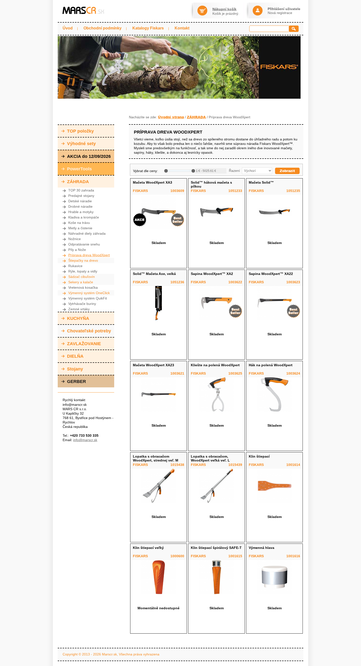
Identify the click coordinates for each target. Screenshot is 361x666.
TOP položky (80, 131)
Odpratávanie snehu (84, 244)
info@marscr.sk (85, 440)
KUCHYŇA (78, 318)
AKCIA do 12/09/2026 (89, 156)
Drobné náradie (80, 206)
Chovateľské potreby (89, 330)
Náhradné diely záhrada (87, 233)
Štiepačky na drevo (83, 260)
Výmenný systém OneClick (89, 293)
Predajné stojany (81, 196)
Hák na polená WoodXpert (270, 365)
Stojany (75, 369)
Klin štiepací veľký (148, 548)
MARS (83, 10)
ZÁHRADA (78, 181)
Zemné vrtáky (79, 309)
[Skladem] (158, 212)
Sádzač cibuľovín (81, 277)
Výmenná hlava (261, 548)
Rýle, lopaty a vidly (82, 271)
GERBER (76, 381)
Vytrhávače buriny (82, 304)
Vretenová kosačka (83, 287)
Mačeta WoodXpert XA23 (153, 365)
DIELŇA (75, 356)
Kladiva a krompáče (83, 217)
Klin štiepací (259, 456)
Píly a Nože (77, 250)
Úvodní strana (171, 117)
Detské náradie (80, 201)
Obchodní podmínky (102, 28)
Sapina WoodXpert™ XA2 (212, 274)
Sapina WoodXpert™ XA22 (271, 274)
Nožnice (74, 239)
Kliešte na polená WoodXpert (215, 365)
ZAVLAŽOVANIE (84, 343)
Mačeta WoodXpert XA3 (152, 182)
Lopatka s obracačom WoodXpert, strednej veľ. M (155, 458)
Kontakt (182, 28)
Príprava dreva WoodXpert (89, 255)
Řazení (234, 171)
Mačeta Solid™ (261, 182)
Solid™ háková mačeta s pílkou (211, 184)
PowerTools (79, 168)
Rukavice (75, 266)
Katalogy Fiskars (148, 28)
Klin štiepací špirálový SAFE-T (216, 548)
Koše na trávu (79, 223)
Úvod (68, 28)
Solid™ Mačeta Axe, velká (154, 274)
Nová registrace (280, 13)
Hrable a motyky (81, 212)
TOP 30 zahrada (81, 190)
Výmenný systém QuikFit (87, 298)
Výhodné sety (81, 143)
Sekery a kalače (80, 282)
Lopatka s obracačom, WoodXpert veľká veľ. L (210, 458)
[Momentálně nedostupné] (158, 577)
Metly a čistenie (80, 228)
